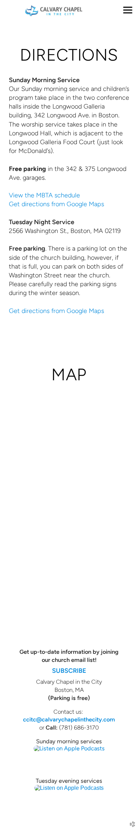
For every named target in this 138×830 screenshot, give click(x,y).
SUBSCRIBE (69, 670)
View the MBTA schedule (44, 195)
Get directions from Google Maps (56, 204)
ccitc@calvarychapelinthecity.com (69, 719)
